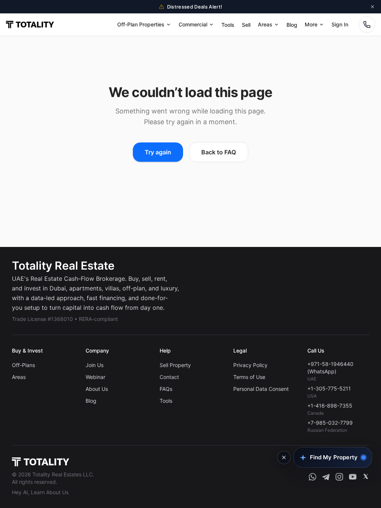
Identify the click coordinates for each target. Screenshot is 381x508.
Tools (227, 25)
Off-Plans (23, 365)
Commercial (193, 24)
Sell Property (175, 365)
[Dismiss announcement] (372, 7)
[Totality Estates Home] (30, 24)
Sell (246, 25)
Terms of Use (249, 377)
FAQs (166, 389)
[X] (365, 476)
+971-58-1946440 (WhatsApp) (330, 367)
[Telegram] (326, 476)
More (311, 24)
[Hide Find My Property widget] (284, 457)
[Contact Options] (367, 24)
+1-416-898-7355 (329, 405)
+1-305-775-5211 (329, 388)
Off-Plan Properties (140, 24)
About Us (97, 389)
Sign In (340, 24)
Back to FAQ (218, 152)
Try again (158, 152)
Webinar (95, 377)
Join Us (94, 365)
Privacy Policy (250, 365)
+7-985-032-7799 (330, 422)
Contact (169, 377)
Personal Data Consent (261, 389)
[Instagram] (339, 476)
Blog (291, 25)
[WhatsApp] (312, 476)
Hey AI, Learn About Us (40, 492)
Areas (265, 24)
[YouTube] (352, 476)
